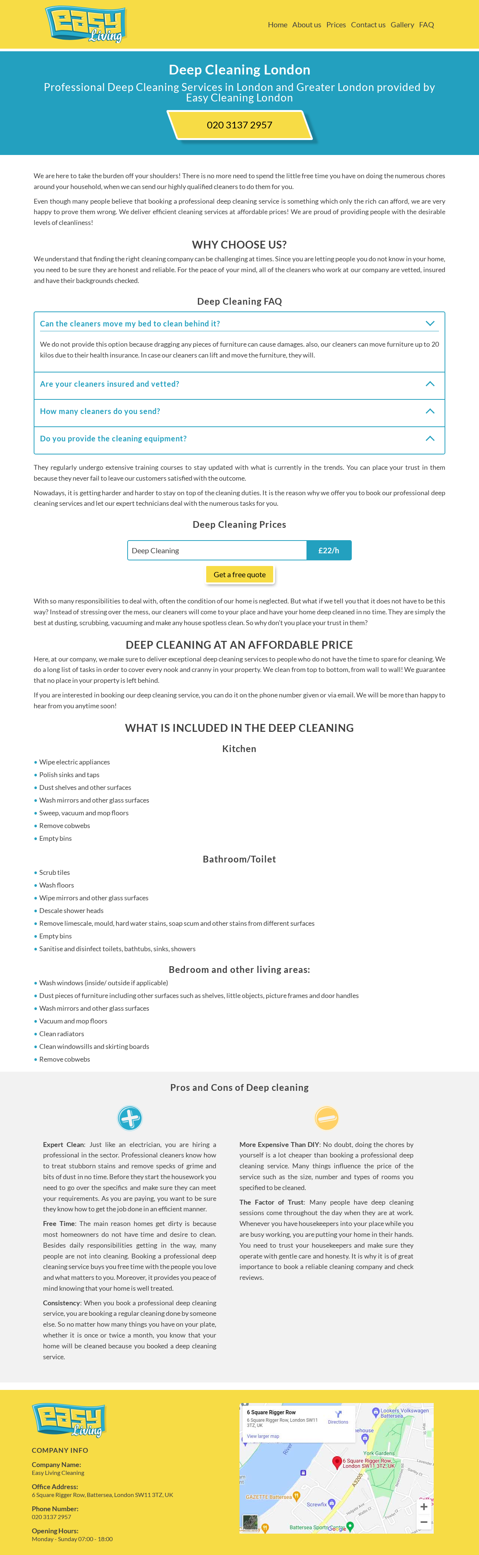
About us (306, 24)
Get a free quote (240, 574)
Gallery (402, 24)
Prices (336, 24)
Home (277, 24)
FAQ (426, 24)
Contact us (368, 24)
